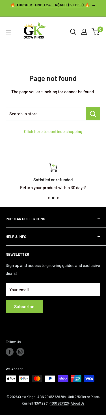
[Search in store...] (93, 113)
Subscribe (24, 306)
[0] (95, 31)
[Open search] (73, 32)
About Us (78, 403)
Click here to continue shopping (53, 131)
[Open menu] (8, 32)
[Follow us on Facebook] (10, 352)
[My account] (84, 32)
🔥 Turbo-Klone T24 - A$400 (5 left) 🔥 (50, 4)
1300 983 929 (59, 403)
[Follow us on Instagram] (20, 352)
